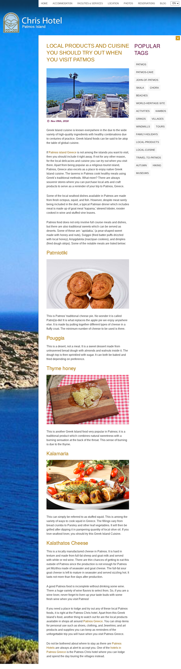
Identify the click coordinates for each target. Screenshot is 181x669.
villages (158, 118)
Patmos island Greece (62, 152)
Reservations (146, 3)
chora (154, 87)
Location (113, 3)
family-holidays (147, 134)
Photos (128, 3)
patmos (141, 64)
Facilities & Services (90, 3)
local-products (147, 142)
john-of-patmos (147, 80)
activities (143, 111)
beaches (142, 95)
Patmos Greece (93, 621)
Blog (163, 3)
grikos (141, 118)
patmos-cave (144, 72)
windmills (143, 126)
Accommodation (62, 3)
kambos (161, 111)
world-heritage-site (150, 103)
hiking (157, 165)
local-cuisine (145, 149)
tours (160, 126)
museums (142, 173)
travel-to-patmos (148, 157)
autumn (141, 165)
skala (140, 87)
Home (44, 3)
